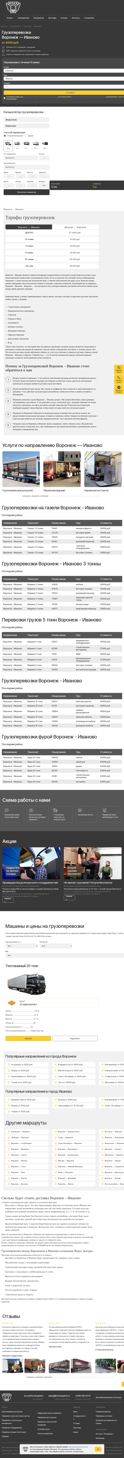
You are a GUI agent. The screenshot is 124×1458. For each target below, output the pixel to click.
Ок (98, 1449)
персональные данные (77, 1447)
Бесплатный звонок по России (108, 1397)
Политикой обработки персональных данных (88, 97)
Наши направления (45, 1433)
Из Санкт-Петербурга (104, 1434)
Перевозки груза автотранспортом (16, 1416)
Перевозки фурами (103, 1412)
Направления (15, 26)
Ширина (18, 172)
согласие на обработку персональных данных (41, 97)
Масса (6, 181)
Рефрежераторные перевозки (49, 1413)
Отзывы (76, 1423)
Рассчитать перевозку (26, 192)
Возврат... (42, 181)
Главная (4, 26)
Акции (75, 1432)
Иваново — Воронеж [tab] (75, 227)
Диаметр (42, 172)
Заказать (7, 900)
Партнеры (77, 1428)
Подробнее (75, 1038)
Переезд (5, 1436)
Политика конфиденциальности (110, 1453)
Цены (75, 1412)
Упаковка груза (44, 1429)
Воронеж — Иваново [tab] (29, 227)
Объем (18, 181)
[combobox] (21, 157)
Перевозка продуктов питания (14, 1432)
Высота (30, 172)
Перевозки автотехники (47, 1417)
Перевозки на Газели (104, 1416)
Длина (6, 172)
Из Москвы (100, 1438)
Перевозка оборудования (12, 1428)
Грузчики (30, 181)
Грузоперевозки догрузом (12, 1412)
